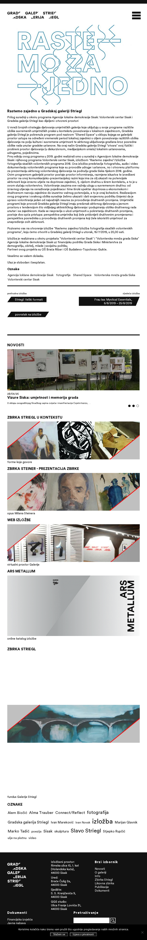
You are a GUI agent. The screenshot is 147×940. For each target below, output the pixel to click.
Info (97, 876)
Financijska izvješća (20, 919)
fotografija (63, 275)
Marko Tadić (18, 831)
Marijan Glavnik (126, 822)
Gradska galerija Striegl (28, 822)
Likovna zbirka (104, 883)
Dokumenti (102, 890)
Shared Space (82, 275)
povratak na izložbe (28, 314)
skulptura (61, 831)
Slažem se (59, 934)
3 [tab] (137, 406)
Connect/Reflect (70, 812)
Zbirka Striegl (104, 879)
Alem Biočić (17, 812)
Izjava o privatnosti (83, 934)
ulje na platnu (17, 838)
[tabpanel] (73, 376)
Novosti (100, 869)
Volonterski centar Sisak (23, 279)
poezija (36, 831)
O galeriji (100, 872)
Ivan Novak (82, 822)
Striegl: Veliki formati (29, 299)
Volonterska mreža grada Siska (114, 275)
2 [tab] (133, 406)
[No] (142, 932)
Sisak (47, 831)
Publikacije (102, 887)
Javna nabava (16, 923)
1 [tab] (129, 406)
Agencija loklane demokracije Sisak (30, 275)
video (32, 838)
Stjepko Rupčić (114, 831)
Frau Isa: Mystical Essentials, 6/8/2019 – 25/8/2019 (113, 301)
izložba (102, 821)
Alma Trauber (41, 812)
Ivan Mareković (62, 822)
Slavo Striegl (86, 830)
